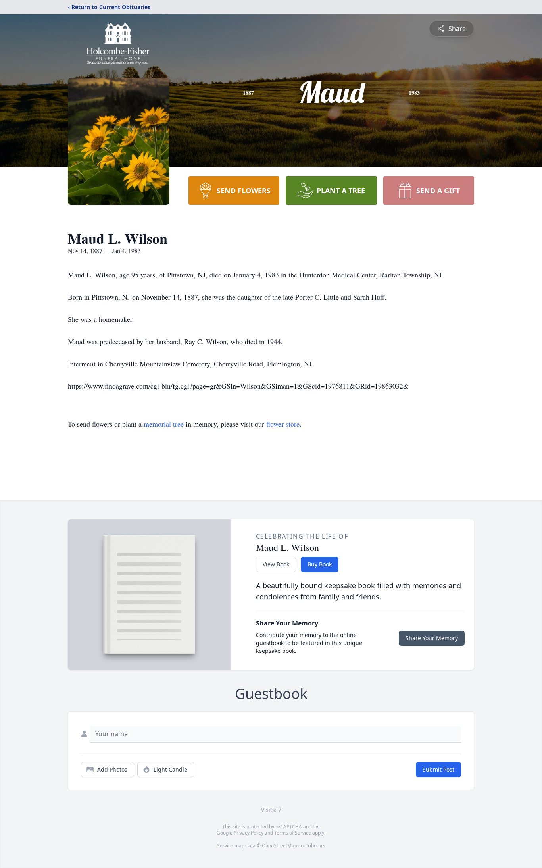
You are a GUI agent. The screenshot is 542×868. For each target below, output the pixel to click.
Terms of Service (292, 833)
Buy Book (320, 564)
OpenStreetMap (279, 845)
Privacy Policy (248, 833)
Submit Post (438, 769)
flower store (283, 424)
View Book (276, 564)
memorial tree (164, 424)
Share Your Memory (432, 638)
